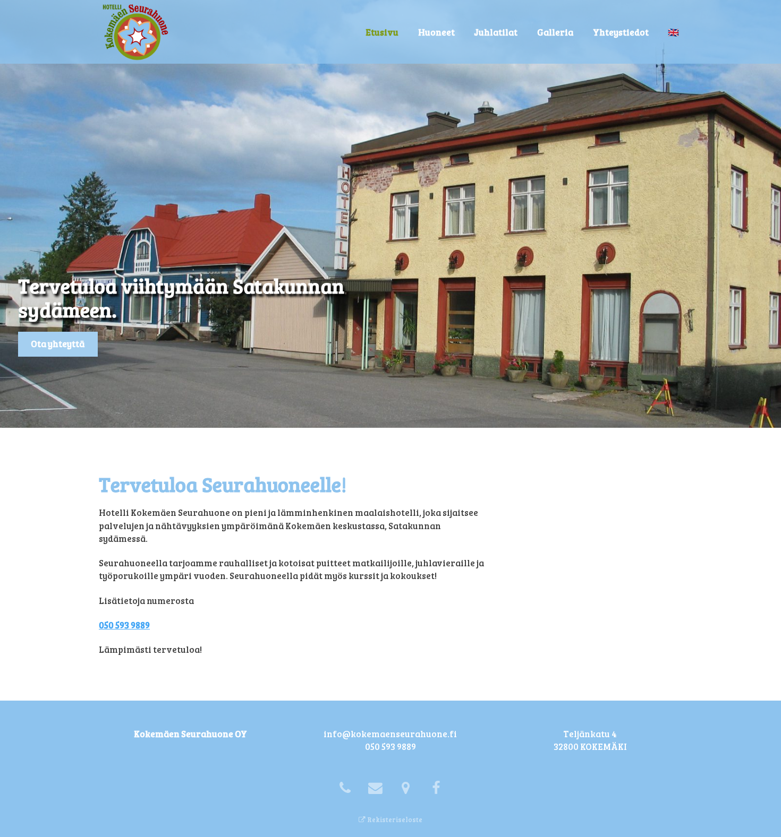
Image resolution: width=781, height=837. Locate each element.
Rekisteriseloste (394, 819)
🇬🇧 (673, 32)
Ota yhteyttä (57, 344)
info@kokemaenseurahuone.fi (390, 734)
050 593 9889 (124, 625)
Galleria (555, 32)
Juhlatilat (495, 32)
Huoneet (436, 32)
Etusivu (382, 32)
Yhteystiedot (621, 32)
